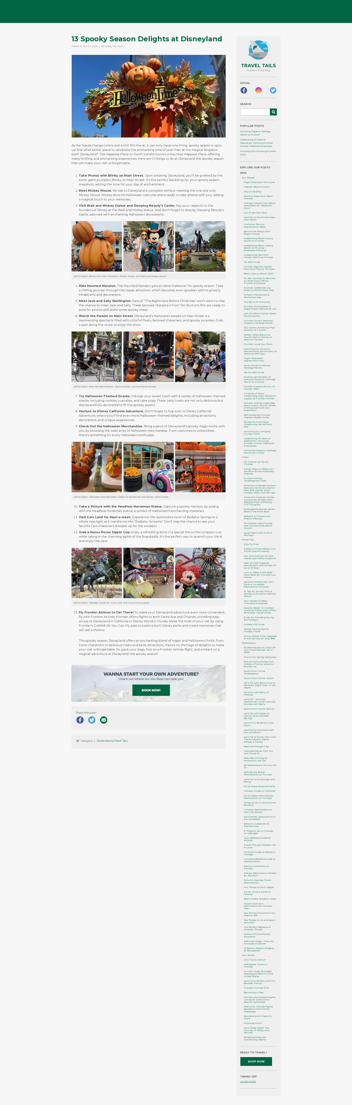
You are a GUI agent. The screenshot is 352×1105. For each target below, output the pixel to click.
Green (245, 457)
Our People (248, 177)
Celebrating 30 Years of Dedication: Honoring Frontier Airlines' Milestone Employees (256, 142)
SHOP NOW (256, 1061)
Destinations (249, 643)
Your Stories (248, 955)
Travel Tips (248, 539)
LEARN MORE (248, 1081)
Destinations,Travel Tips (112, 740)
